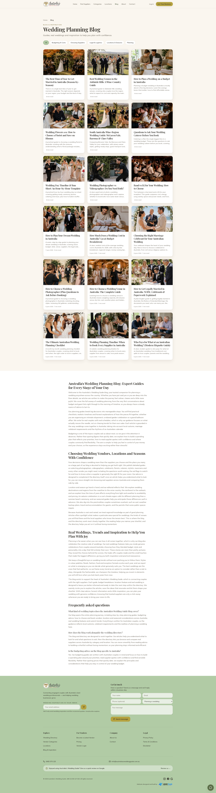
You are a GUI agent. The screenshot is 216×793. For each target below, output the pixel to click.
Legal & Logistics (96, 43)
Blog (116, 4)
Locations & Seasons (114, 43)
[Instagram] (164, 779)
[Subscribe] (83, 707)
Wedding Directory (50, 738)
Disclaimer (147, 746)
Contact (132, 4)
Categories (97, 4)
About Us (113, 738)
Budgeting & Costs (59, 43)
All (46, 43)
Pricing (78, 742)
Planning (130, 43)
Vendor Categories (50, 742)
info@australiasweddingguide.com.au (126, 761)
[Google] (172, 779)
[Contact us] (210, 787)
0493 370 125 (51, 761)
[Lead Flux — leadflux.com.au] (165, 784)
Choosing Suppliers (78, 43)
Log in (151, 4)
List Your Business (164, 4)
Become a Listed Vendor (85, 738)
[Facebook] (168, 779)
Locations (108, 4)
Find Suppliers (85, 4)
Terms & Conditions (150, 742)
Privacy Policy (148, 738)
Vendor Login (81, 746)
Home (75, 4)
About (123, 4)
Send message (122, 719)
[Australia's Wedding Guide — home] (51, 4)
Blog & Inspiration (49, 750)
